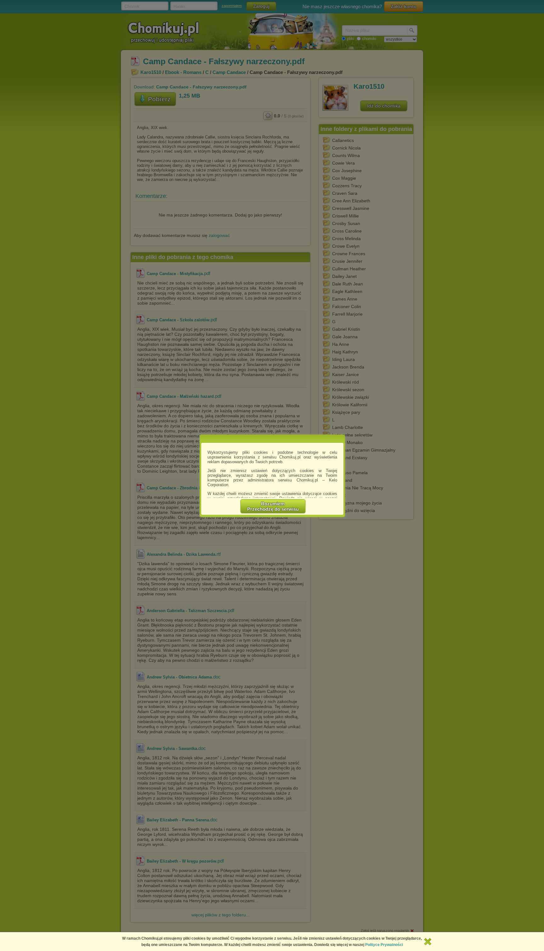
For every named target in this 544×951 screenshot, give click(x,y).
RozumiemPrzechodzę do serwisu (273, 506)
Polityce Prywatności (384, 945)
